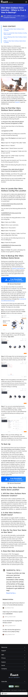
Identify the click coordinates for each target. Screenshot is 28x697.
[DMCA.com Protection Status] (17, 686)
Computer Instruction (10, 17)
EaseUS (17, 102)
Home (22, 15)
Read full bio (10, 593)
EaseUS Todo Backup (18, 268)
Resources (4, 647)
